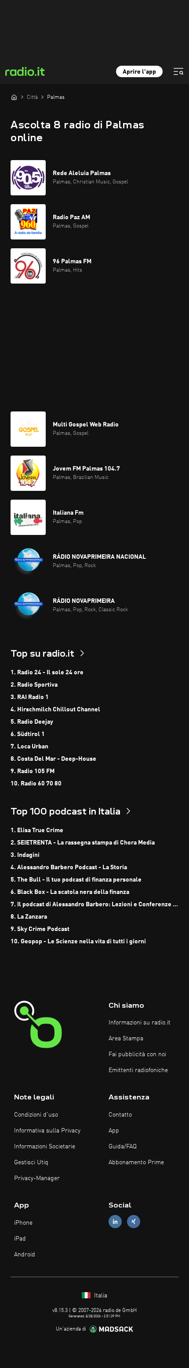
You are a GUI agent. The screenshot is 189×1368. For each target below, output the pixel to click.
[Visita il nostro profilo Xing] (133, 1221)
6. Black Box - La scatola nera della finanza (70, 892)
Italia (99, 1296)
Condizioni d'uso (36, 1115)
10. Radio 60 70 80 (36, 784)
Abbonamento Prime (136, 1162)
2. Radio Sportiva (34, 685)
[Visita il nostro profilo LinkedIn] (115, 1221)
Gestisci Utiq (31, 1162)
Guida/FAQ (123, 1147)
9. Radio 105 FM (33, 771)
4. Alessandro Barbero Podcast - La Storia (69, 867)
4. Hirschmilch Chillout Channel (55, 709)
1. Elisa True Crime (37, 830)
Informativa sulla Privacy (47, 1131)
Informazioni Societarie (44, 1147)
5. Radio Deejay (32, 722)
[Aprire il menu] (178, 71)
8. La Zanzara (29, 917)
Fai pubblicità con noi (137, 1054)
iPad (20, 1239)
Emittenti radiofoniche (138, 1070)
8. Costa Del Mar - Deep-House (53, 759)
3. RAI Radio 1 (30, 697)
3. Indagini (25, 855)
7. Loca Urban (29, 747)
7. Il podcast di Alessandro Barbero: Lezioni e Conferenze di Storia (94, 904)
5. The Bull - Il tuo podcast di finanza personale (76, 880)
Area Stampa (126, 1038)
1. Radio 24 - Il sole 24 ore (47, 672)
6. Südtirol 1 (28, 734)
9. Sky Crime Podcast (40, 929)
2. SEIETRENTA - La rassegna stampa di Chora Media (83, 843)
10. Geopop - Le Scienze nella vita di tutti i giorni (78, 941)
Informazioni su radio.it (140, 1023)
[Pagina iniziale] (14, 97)
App (114, 1131)
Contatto (120, 1115)
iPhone (23, 1223)
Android (24, 1255)
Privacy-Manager (37, 1178)
